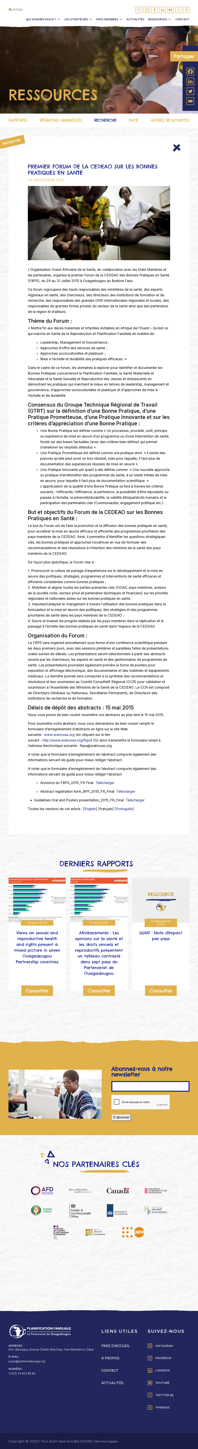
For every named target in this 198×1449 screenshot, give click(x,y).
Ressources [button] (157, 19)
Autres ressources (170, 120)
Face (133, 120)
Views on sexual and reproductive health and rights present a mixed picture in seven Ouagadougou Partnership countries (37, 947)
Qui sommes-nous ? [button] (41, 19)
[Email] (190, 101)
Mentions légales (106, 1441)
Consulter (37, 991)
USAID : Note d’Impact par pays (160, 935)
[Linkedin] (190, 81)
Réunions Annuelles (61, 120)
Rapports (18, 120)
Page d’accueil (115, 1346)
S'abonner (121, 1117)
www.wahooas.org (59, 735)
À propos (110, 1358)
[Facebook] (190, 71)
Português (124, 809)
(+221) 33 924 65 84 (22, 1373)
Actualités (135, 19)
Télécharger (104, 783)
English (90, 809)
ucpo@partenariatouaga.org (27, 1361)
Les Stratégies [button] (76, 19)
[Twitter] (190, 91)
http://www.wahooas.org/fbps (66, 740)
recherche (105, 120)
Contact (182, 19)
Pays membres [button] (107, 19)
